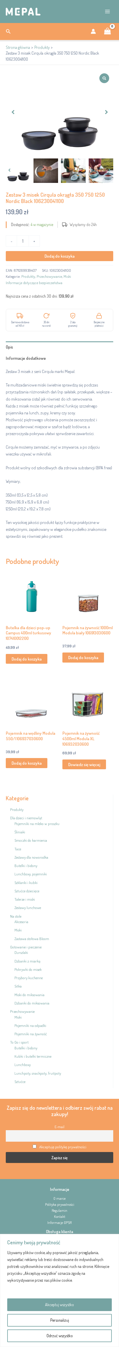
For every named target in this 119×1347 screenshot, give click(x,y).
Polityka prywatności (59, 1204)
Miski (67, 276)
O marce (59, 1198)
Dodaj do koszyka (59, 256)
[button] (8, 31)
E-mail (59, 1126)
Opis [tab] (9, 346)
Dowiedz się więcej (84, 764)
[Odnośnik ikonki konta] (93, 31)
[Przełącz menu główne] (107, 11)
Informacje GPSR (59, 1222)
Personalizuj (59, 1320)
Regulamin (59, 1210)
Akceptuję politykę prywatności (62, 1147)
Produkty (28, 276)
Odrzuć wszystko (60, 1335)
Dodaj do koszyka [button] (27, 658)
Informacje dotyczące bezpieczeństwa (34, 282)
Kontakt (59, 1216)
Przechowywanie (49, 276)
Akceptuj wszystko (59, 1304)
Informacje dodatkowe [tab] (26, 358)
